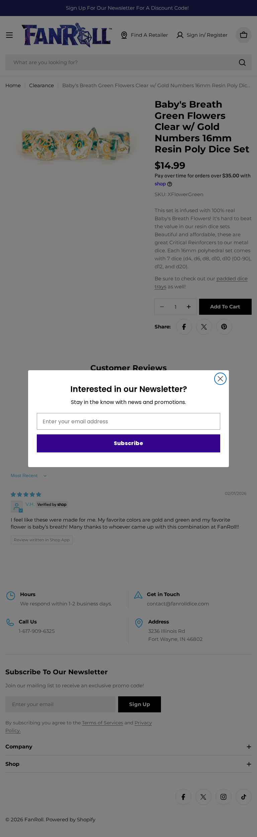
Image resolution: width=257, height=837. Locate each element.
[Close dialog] (220, 379)
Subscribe (128, 443)
